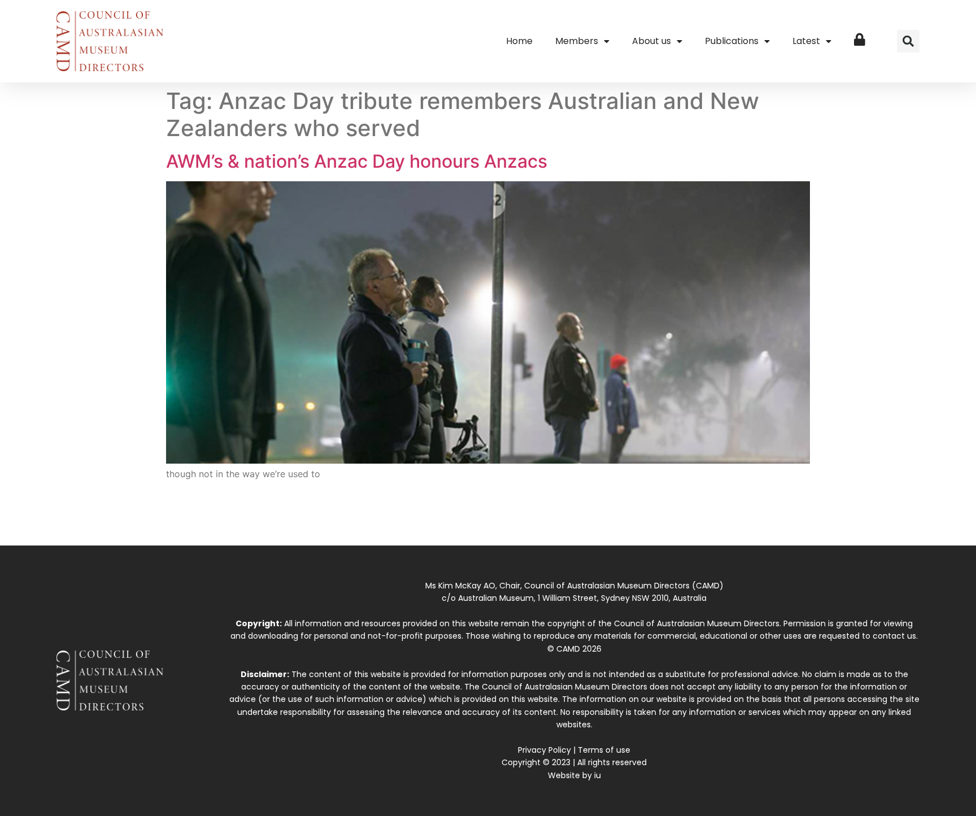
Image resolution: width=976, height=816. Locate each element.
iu (597, 775)
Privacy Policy (544, 750)
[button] (908, 41)
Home (519, 40)
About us (651, 40)
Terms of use (604, 750)
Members (576, 40)
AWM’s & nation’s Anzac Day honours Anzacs (356, 161)
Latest (806, 40)
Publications (732, 40)
